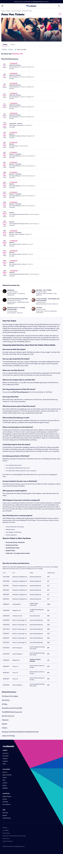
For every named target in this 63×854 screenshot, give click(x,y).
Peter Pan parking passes (21, 392)
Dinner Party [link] (5, 700)
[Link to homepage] (31, 6)
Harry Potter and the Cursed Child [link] (12, 708)
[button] (4, 49)
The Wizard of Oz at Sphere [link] (10, 696)
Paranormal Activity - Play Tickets (15, 542)
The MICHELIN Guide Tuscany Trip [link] (12, 712)
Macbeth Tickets (10, 550)
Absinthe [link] (4, 724)
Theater (8, 11)
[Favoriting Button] (60, 14)
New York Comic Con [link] (8, 716)
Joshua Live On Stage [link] (8, 736)
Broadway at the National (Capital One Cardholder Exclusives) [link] (20, 732)
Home (3, 11)
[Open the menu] (2, 6)
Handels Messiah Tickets (13, 547)
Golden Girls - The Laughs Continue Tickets (18, 553)
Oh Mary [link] (4, 704)
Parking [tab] (12, 44)
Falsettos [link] (4, 728)
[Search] (59, 6)
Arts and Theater (16, 11)
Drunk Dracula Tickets (12, 545)
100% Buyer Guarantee (38, 1)
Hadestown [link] (5, 720)
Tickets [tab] (5, 44)
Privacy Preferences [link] (8, 841)
